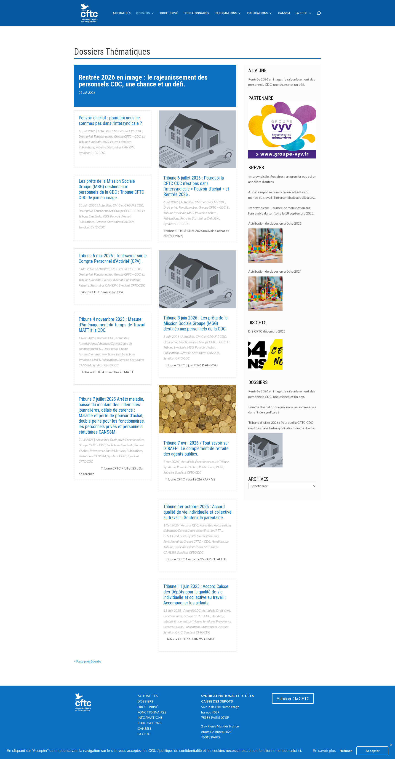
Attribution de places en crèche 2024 (275, 271)
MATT (96, 360)
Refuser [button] (346, 751)
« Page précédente (87, 661)
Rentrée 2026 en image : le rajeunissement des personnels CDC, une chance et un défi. (143, 80)
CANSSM (284, 13)
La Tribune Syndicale (120, 445)
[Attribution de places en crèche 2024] (265, 293)
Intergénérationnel (175, 621)
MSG (105, 142)
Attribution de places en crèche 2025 (275, 223)
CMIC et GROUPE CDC (127, 131)
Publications (257, 13)
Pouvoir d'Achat (120, 142)
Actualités (122, 13)
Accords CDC (105, 338)
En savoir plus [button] (324, 751)
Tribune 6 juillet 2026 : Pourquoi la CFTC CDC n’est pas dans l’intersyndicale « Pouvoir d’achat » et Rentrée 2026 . (196, 186)
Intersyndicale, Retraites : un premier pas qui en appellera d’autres (282, 179)
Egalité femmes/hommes (203, 536)
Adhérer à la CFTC (293, 698)
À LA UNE (257, 70)
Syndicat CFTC (116, 456)
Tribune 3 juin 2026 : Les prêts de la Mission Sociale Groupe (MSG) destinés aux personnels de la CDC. (195, 323)
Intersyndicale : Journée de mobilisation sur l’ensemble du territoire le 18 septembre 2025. (281, 210)
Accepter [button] (372, 751)
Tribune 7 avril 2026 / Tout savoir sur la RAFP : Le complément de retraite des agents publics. (196, 448)
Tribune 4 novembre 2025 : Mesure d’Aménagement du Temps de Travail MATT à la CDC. (112, 324)
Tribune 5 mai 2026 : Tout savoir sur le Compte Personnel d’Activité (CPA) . (113, 258)
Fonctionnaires (196, 13)
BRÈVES (256, 167)
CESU (167, 536)
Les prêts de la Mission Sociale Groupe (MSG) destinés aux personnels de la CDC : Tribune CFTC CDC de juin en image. (111, 189)
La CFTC (301, 13)
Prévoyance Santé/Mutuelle (107, 451)
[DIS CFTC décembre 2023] (265, 353)
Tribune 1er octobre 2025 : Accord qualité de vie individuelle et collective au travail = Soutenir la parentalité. (197, 512)
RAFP (219, 467)
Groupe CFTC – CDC (127, 136)
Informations (226, 13)
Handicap (218, 541)
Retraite (101, 147)
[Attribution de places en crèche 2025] (265, 245)
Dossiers (143, 13)
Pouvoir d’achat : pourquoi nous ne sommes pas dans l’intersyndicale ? (110, 120)
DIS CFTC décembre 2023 (267, 331)
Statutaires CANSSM (120, 147)
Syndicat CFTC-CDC (92, 153)
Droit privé (169, 13)
